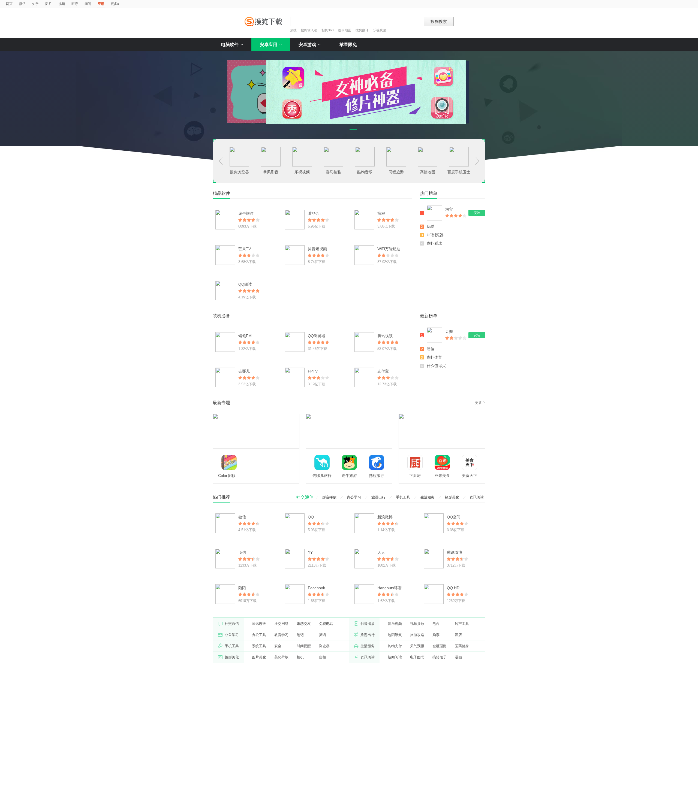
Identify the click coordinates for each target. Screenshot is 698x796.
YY (310, 552)
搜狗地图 (344, 30)
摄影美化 (452, 497)
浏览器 (324, 646)
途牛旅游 (246, 213)
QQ (311, 517)
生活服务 (427, 497)
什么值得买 (436, 366)
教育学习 (281, 635)
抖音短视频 (317, 249)
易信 (430, 349)
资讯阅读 (477, 497)
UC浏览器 (435, 235)
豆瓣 (449, 331)
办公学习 (354, 497)
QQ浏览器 (316, 336)
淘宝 (449, 209)
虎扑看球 (434, 243)
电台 (436, 624)
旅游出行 (378, 497)
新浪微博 (385, 517)
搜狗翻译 (362, 30)
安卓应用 (268, 44)
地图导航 (395, 635)
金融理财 (439, 646)
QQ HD (453, 588)
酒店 (458, 635)
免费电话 (326, 624)
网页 (9, 4)
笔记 (300, 635)
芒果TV (244, 249)
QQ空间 (454, 517)
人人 (381, 552)
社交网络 (281, 624)
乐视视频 (379, 30)
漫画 (458, 657)
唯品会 (313, 213)
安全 (277, 646)
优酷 (430, 226)
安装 (477, 213)
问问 (88, 4)
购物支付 (395, 646)
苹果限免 (348, 44)
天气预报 (417, 646)
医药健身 (462, 646)
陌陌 (242, 588)
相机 (300, 657)
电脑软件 (230, 44)
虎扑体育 (434, 357)
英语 (322, 635)
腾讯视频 (385, 336)
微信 (22, 4)
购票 (436, 635)
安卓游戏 (307, 44)
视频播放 (417, 624)
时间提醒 (304, 646)
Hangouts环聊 (389, 588)
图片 (48, 4)
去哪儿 (244, 371)
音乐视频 (395, 624)
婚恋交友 (304, 624)
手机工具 (403, 497)
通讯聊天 (259, 624)
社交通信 (305, 497)
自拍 (322, 657)
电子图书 (417, 657)
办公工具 (259, 635)
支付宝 (383, 371)
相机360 (327, 30)
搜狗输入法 (309, 30)
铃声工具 (462, 624)
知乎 (35, 4)
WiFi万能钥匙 (388, 249)
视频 (61, 4)
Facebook (316, 588)
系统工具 (259, 646)
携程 (381, 213)
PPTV (313, 371)
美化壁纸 (281, 657)
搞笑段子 (439, 657)
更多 (115, 3)
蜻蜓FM (245, 336)
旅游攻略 (417, 635)
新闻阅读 (395, 657)
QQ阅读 (245, 284)
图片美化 (259, 657)
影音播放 (329, 497)
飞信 (242, 552)
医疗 (74, 4)
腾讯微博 (454, 552)
